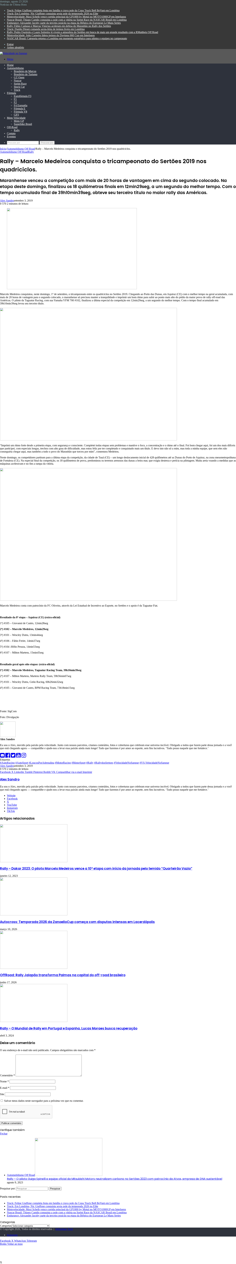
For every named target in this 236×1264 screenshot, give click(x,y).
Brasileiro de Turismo (25, 74)
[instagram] (23, 756)
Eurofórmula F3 (22, 96)
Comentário (7, 1075)
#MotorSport (79, 762)
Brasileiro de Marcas (25, 71)
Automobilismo (15, 68)
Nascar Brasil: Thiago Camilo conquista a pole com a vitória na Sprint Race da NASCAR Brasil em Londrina (67, 19)
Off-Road (12, 127)
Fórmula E (19, 108)
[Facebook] (8, 756)
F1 (15, 99)
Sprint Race (20, 83)
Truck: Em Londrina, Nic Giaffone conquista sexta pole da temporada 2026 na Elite (52, 13)
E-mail (4, 1087)
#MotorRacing (63, 762)
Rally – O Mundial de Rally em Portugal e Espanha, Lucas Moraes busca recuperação (68, 1028)
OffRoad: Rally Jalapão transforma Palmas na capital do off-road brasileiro (62, 975)
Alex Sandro (7, 200)
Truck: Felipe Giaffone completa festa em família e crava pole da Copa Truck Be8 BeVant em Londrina (63, 10)
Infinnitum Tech (64, 1229)
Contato (11, 133)
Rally (17, 130)
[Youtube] (18, 756)
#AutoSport (21, 762)
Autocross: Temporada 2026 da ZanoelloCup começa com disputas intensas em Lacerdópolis (77, 922)
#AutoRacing (7, 762)
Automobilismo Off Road (21, 148)
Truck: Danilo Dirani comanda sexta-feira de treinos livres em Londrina (46, 29)
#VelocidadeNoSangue (126, 762)
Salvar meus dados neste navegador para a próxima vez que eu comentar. (43, 1100)
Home (10, 65)
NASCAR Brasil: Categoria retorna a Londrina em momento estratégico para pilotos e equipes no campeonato (67, 38)
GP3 (16, 114)
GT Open (19, 77)
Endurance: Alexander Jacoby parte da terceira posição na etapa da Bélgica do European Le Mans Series (64, 22)
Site (2, 1094)
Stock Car (19, 86)
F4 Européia (20, 105)
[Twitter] (13, 756)
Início (3, 148)
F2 (15, 102)
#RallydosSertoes (103, 762)
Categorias (6, 1225)
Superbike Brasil (23, 124)
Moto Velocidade (16, 117)
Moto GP (19, 120)
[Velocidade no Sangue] (13, 53)
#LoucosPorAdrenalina (41, 762)
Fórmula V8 (20, 111)
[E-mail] (2, 756)
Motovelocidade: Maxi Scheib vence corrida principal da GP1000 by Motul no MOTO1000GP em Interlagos (66, 16)
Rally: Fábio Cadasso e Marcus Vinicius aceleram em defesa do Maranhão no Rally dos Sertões (59, 26)
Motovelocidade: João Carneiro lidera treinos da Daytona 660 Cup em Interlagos (51, 35)
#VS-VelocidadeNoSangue (154, 762)
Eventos (11, 136)
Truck (17, 89)
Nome (4, 1081)
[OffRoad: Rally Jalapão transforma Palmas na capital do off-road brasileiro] (33, 967)
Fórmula (11, 93)
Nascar (17, 80)
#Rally (89, 762)
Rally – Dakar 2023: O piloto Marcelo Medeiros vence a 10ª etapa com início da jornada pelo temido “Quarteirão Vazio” (96, 868)
